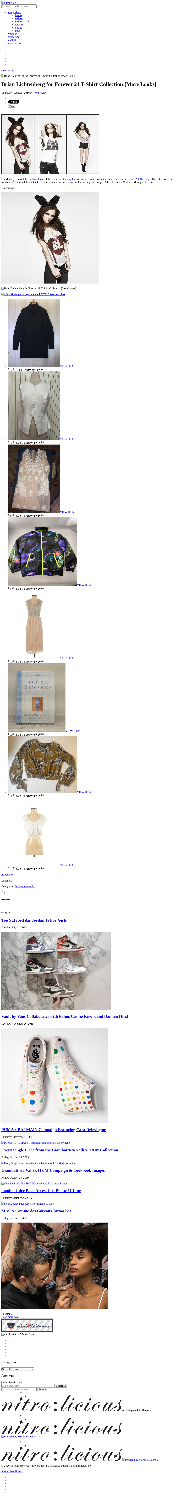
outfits (18, 27)
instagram (13, 36)
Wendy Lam (40, 92)
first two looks (36, 179)
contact (12, 39)
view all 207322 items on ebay (48, 294)
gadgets (19, 24)
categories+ (14, 12)
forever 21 (29, 886)
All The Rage (142, 179)
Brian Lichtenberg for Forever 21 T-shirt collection (79, 179)
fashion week (22, 21)
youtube (12, 33)
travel (18, 30)
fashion (19, 18)
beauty (18, 15)
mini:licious (14, 43)
